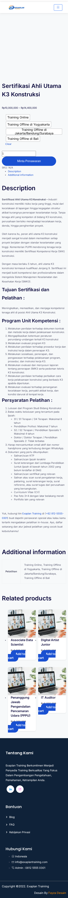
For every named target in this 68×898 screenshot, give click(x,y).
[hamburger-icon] (58, 7)
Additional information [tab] (20, 174)
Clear (8, 143)
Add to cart (16, 656)
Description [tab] (14, 171)
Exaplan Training (31, 513)
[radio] (18, 117)
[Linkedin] (10, 789)
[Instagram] (20, 789)
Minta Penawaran (29, 161)
